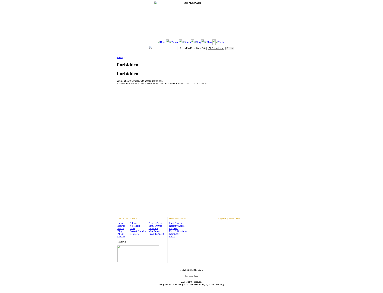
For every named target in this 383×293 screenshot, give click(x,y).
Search (120, 228)
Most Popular (155, 231)
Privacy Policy (155, 223)
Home (120, 57)
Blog (119, 231)
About (120, 234)
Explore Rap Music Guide (128, 219)
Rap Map (134, 234)
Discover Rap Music (177, 219)
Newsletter (135, 226)
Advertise (153, 228)
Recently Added (156, 234)
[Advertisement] (251, 71)
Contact (121, 236)
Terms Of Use (155, 226)
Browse (121, 226)
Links (132, 228)
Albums (133, 223)
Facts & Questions (138, 231)
